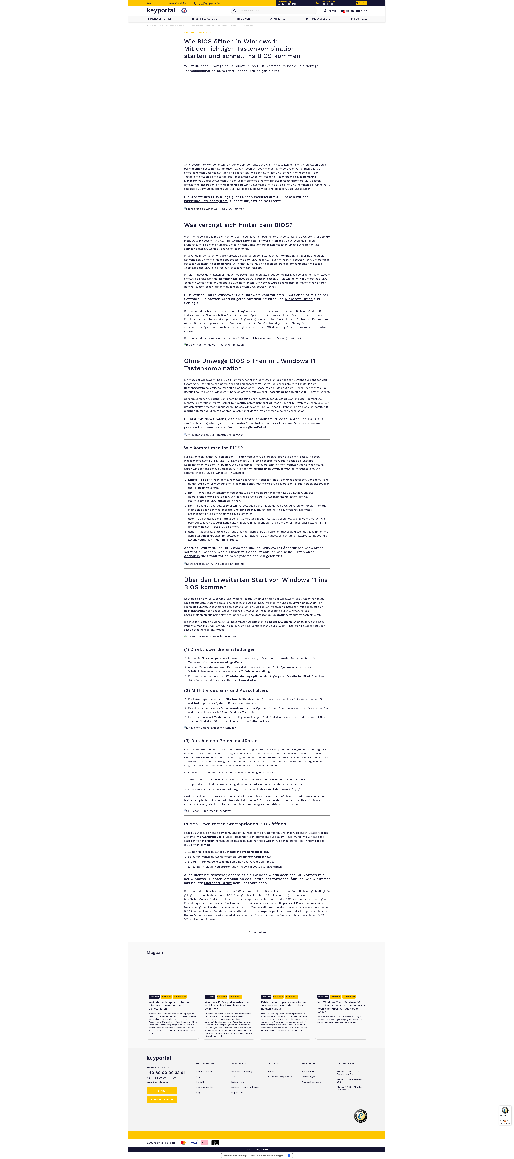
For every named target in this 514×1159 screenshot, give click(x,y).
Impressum (237, 1092)
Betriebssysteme (206, 19)
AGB (233, 1076)
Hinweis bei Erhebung (235, 1155)
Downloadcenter (211, 3)
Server (245, 19)
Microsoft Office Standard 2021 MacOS (350, 1088)
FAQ (198, 1076)
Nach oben (259, 932)
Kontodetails (308, 1071)
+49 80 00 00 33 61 (327, 4)
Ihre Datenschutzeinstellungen (267, 1155)
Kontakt (200, 1082)
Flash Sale (360, 19)
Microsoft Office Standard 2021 (350, 1080)
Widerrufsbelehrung (241, 1071)
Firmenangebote (319, 19)
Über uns (271, 1071)
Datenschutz (237, 1082)
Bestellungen (308, 1076)
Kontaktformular (162, 1099)
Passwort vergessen (312, 1082)
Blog (149, 3)
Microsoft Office (161, 19)
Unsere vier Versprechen (279, 1076)
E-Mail (162, 1090)
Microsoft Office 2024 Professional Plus (348, 1072)
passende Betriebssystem (206, 201)
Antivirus (279, 19)
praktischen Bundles (201, 427)
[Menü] (509, 1107)
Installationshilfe (177, 3)
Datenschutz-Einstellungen (245, 1087)
